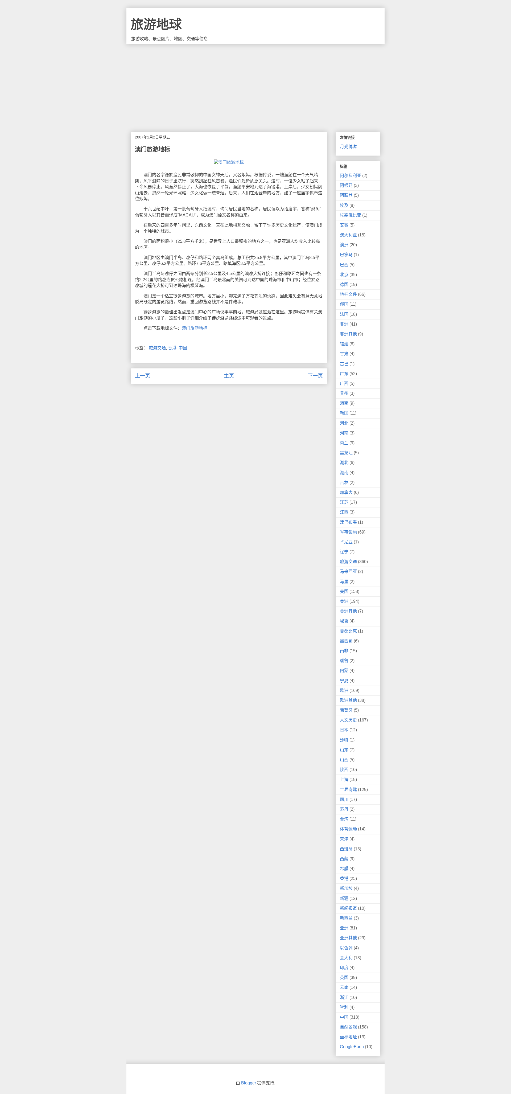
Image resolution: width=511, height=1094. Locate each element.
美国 (344, 591)
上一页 (142, 376)
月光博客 (348, 146)
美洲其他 (348, 611)
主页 (229, 376)
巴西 (344, 265)
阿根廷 (346, 185)
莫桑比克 (348, 631)
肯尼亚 (346, 542)
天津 (344, 839)
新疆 (344, 898)
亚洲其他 (348, 938)
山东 (344, 750)
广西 (344, 383)
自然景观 (348, 1027)
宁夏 (344, 680)
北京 (344, 274)
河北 (344, 423)
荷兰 (344, 443)
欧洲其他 (348, 700)
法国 (344, 314)
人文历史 (348, 720)
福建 (344, 344)
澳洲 (344, 245)
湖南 (344, 472)
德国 (344, 284)
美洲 (344, 601)
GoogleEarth (352, 1046)
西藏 (344, 859)
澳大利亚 (348, 235)
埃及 (344, 205)
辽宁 (344, 552)
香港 (172, 348)
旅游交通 (157, 348)
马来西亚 (348, 571)
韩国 (344, 413)
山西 (344, 759)
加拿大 (346, 492)
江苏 (344, 502)
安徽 (344, 225)
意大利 (346, 958)
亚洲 (344, 928)
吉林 (344, 482)
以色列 (346, 948)
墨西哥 (346, 641)
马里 (344, 581)
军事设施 (348, 532)
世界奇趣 (348, 789)
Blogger (248, 1083)
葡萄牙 (346, 710)
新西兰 (346, 918)
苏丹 (344, 809)
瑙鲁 (344, 660)
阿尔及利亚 (350, 175)
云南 (344, 987)
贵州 (344, 393)
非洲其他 (348, 334)
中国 (183, 348)
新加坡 (346, 888)
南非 (344, 651)
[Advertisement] (255, 84)
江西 (344, 512)
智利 (344, 1007)
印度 (344, 967)
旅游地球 (156, 24)
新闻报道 (348, 908)
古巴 (344, 364)
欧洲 (344, 690)
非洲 (344, 324)
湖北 (344, 462)
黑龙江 (346, 452)
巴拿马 (346, 254)
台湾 (344, 819)
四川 (344, 799)
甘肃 (344, 353)
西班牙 (346, 849)
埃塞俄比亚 (350, 215)
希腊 (344, 868)
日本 (344, 730)
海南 (344, 403)
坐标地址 (348, 1037)
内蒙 (344, 670)
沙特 (344, 740)
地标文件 (348, 294)
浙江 (344, 997)
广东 (344, 373)
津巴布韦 (348, 522)
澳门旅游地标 (194, 328)
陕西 (344, 769)
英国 (344, 977)
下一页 (315, 376)
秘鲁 (344, 621)
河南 (344, 433)
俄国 (344, 304)
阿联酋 (346, 195)
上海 (344, 779)
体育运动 (348, 829)
